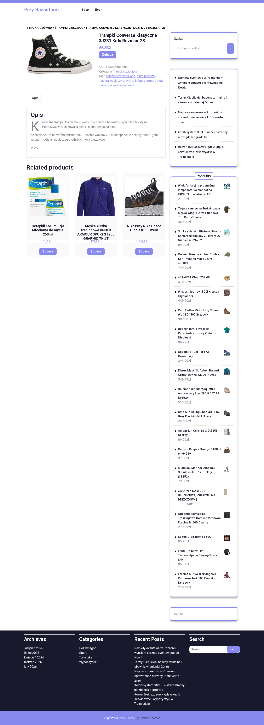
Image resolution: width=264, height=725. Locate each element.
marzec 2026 (33, 662)
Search (233, 649)
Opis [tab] (35, 98)
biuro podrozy (146, 76)
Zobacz (107, 55)
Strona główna (39, 28)
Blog (97, 9)
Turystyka (85, 657)
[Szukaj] (230, 48)
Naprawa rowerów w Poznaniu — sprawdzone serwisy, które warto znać (200, 117)
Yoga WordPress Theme (132, 718)
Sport (83, 653)
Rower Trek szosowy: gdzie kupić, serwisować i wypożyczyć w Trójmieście (201, 152)
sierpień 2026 (33, 648)
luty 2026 (30, 666)
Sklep (85, 9)
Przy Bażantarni (41, 10)
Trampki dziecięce (69, 28)
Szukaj (178, 39)
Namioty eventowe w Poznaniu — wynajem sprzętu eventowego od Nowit (200, 82)
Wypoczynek (88, 662)
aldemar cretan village (120, 76)
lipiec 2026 (31, 653)
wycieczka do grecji (120, 85)
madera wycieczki (111, 81)
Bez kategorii (88, 648)
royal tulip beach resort (139, 81)
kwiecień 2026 (34, 657)
